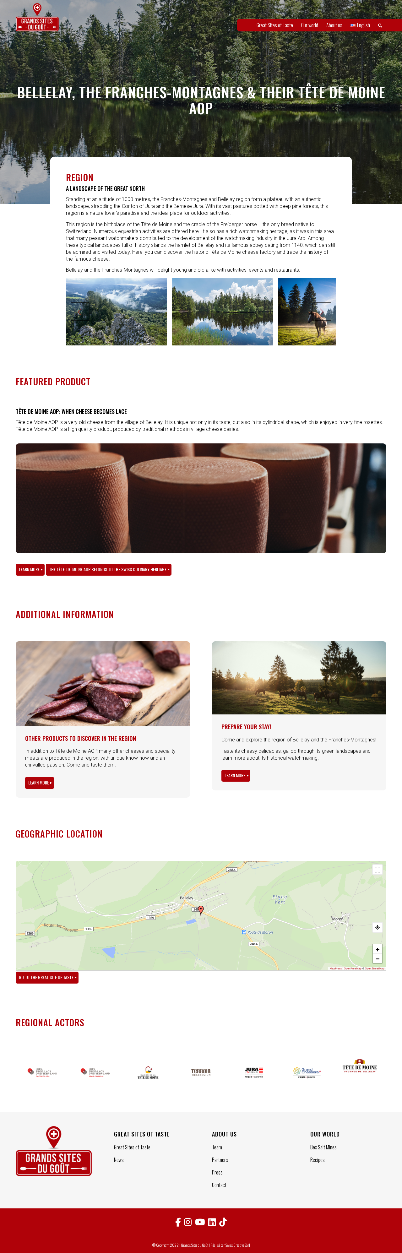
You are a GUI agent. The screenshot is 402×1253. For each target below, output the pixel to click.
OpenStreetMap (374, 968)
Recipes (317, 1160)
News (119, 1160)
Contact (219, 1185)
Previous (80, 311)
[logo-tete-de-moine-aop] (359, 1073)
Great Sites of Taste (132, 1147)
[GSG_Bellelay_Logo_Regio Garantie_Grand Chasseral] (307, 1073)
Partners (220, 1160)
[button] (201, 911)
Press (217, 1172)
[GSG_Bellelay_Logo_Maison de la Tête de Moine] (148, 1073)
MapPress (336, 968)
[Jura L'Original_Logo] (253, 1073)
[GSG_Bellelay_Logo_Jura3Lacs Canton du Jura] (42, 1073)
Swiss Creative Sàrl (237, 1245)
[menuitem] (275, 25)
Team (217, 1147)
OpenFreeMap (352, 968)
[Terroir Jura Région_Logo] (201, 1073)
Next (321, 311)
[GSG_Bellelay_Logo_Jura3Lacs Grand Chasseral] (95, 1073)
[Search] (380, 25)
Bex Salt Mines (323, 1147)
